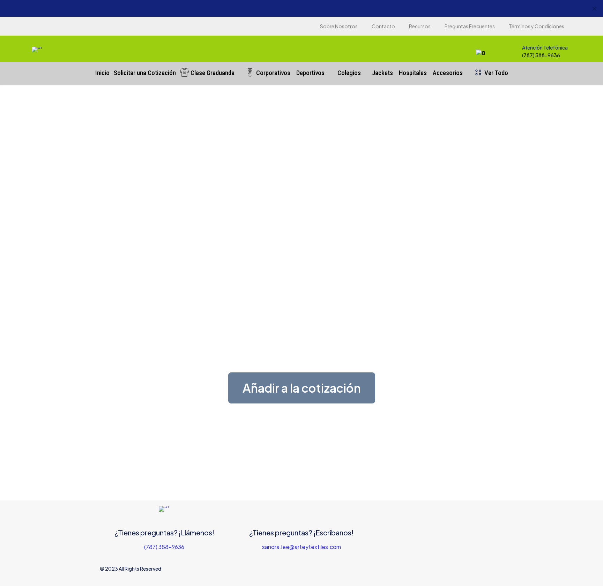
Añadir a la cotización (302, 387)
